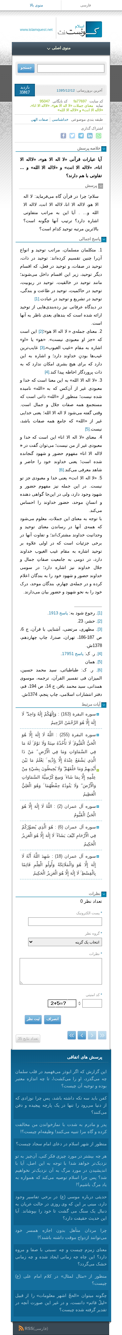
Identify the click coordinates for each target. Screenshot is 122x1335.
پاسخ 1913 (58, 613)
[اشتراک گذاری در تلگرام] (81, 135)
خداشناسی (60, 119)
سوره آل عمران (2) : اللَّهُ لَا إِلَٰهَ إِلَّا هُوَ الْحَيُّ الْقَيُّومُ (59, 810)
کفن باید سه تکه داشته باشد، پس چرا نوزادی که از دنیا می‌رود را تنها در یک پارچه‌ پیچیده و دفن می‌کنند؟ (61, 1105)
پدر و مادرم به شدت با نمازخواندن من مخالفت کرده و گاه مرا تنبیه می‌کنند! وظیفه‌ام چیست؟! (61, 1128)
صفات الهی (39, 119)
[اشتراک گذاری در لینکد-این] (90, 135)
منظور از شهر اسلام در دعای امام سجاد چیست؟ (61, 1143)
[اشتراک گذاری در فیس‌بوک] (63, 135)
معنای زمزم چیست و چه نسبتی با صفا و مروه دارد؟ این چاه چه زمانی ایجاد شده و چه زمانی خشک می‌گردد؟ (61, 1256)
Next (82, 1035)
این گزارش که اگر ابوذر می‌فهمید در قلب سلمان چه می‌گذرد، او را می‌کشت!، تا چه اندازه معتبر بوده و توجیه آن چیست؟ (61, 1078)
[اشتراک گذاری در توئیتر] (72, 135)
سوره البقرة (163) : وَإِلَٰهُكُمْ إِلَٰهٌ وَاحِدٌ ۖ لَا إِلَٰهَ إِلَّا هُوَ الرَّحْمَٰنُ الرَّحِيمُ (59, 718)
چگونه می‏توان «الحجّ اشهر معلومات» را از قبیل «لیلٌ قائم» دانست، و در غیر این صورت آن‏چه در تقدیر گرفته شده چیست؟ (61, 1302)
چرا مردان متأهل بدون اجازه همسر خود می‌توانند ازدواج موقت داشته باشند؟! (61, 1234)
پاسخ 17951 (72, 653)
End (71, 1035)
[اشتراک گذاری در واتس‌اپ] (98, 135)
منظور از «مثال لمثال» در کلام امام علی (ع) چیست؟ (61, 1280)
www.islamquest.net (36, 29)
